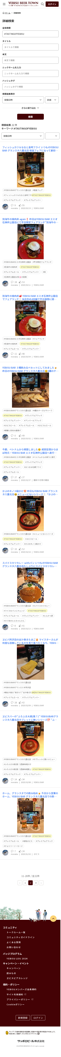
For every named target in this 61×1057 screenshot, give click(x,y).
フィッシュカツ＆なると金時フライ (19, 195)
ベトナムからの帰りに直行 (44, 457)
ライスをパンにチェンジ (15, 610)
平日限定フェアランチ (43, 262)
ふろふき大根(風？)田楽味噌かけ (18, 764)
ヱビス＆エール (45, 425)
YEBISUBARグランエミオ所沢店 (18, 687)
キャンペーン (14, 968)
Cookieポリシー (16, 1004)
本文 (4, 54)
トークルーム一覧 (16, 932)
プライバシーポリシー (18, 999)
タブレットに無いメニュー (44, 759)
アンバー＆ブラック (33, 420)
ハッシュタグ (8, 80)
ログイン (52, 4)
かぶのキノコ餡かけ (33, 544)
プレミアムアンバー (33, 200)
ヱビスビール (10, 425)
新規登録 (23, 1017)
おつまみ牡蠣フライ (33, 467)
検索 (30, 116)
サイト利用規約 (15, 994)
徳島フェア (38, 190)
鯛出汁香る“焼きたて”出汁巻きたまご (20, 692)
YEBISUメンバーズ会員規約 (22, 989)
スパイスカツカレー (42, 605)
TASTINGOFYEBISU (42, 195)
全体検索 (6, 27)
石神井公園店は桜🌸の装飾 (16, 277)
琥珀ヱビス (28, 841)
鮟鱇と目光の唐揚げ (13, 430)
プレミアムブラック (13, 200)
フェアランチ (39, 338)
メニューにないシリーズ (43, 534)
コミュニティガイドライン (21, 937)
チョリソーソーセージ (14, 846)
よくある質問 (14, 942)
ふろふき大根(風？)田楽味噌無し (18, 769)
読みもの (11, 973)
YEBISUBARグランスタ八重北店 (18, 190)
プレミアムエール (12, 272)
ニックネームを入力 (11, 67)
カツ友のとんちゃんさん (14, 620)
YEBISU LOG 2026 (17, 958)
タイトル (6, 41)
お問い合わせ (14, 947)
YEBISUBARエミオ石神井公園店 (18, 262)
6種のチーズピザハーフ (43, 410)
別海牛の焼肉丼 (11, 267)
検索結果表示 (8, 93)
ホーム (7, 13)
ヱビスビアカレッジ (17, 978)
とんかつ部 (48, 615)
